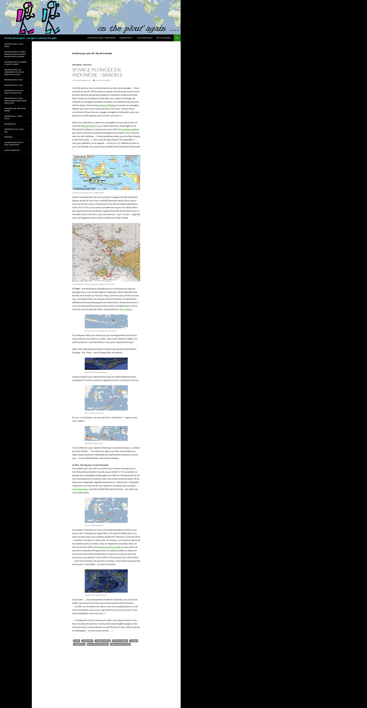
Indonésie (8, 137)
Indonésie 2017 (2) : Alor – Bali (14, 130)
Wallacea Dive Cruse (91, 125)
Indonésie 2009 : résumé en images (15, 109)
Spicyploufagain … (164, 38)
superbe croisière (129, 129)
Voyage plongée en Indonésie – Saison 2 (97, 72)
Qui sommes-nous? (145, 38)
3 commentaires (102, 80)
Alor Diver (87, 641)
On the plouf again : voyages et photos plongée (30, 37)
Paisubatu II (79, 644)
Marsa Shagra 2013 (12, 150)
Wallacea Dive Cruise (121, 644)
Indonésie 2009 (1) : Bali (13, 80)
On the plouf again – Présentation (101, 38)
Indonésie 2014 (10, 124)
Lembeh (134, 641)
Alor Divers (126, 309)
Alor (77, 641)
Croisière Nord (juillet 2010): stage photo (14, 143)
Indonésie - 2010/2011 (82, 65)
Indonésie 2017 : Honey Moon (13, 117)
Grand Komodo (80, 489)
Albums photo (125, 38)
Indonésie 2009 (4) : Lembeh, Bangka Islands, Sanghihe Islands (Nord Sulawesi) (15, 54)
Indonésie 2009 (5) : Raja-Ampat (14, 45)
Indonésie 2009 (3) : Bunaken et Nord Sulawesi (15, 63)
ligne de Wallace (108, 105)
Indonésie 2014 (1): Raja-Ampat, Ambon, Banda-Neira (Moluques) (15, 100)
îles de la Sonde (120, 641)
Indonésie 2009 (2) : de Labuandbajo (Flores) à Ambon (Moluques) (14, 72)
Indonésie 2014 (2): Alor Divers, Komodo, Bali (13, 92)
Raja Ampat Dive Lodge (109, 547)
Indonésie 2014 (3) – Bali (13, 85)
